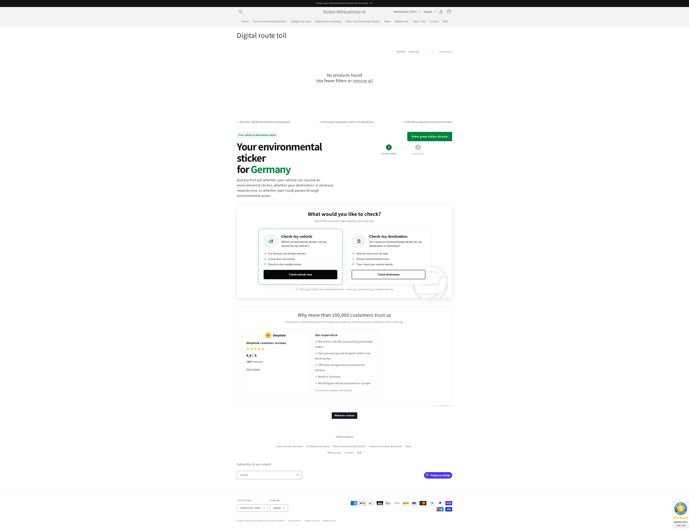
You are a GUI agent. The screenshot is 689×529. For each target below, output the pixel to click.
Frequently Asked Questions (385, 446)
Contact (349, 452)
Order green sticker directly (430, 136)
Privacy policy (294, 520)
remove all (363, 80)
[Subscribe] (297, 475)
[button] (241, 12)
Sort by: (401, 51)
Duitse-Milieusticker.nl (255, 520)
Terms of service (312, 520)
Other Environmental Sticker (349, 446)
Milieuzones (334, 452)
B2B (359, 452)
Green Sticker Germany (289, 446)
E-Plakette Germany (317, 446)
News (408, 446)
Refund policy (329, 520)
